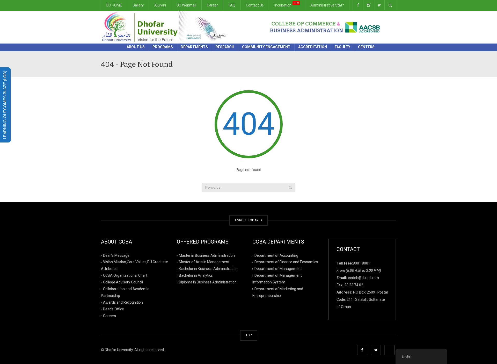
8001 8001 (361, 263)
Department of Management (278, 269)
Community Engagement (266, 47)
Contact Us (255, 5)
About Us (136, 47)
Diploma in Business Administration (208, 282)
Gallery (138, 5)
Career (212, 5)
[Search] (290, 187)
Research (225, 47)
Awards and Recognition (123, 302)
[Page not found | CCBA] (166, 27)
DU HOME (114, 5)
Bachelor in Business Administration (208, 269)
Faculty (342, 47)
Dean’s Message (116, 255)
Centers (366, 47)
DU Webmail (186, 5)
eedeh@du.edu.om (363, 278)
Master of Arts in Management (204, 262)
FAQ (232, 5)
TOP (249, 335)
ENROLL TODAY (247, 220)
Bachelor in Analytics (196, 275)
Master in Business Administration (207, 255)
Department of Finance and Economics (286, 262)
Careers (109, 315)
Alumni (160, 5)
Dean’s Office (113, 309)
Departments (194, 47)
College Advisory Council (123, 282)
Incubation (286, 4)
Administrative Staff (327, 5)
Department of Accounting (276, 255)
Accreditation (312, 47)
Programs (162, 47)
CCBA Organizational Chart (125, 275)
